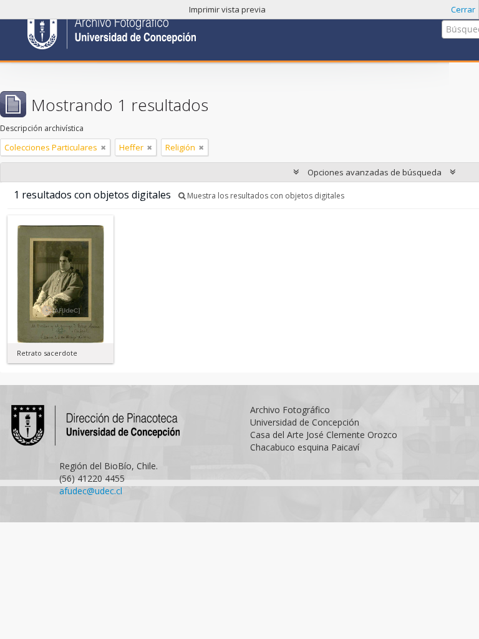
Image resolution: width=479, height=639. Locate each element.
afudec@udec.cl (90, 491)
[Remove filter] (103, 147)
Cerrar (463, 9)
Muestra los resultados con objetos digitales (264, 195)
